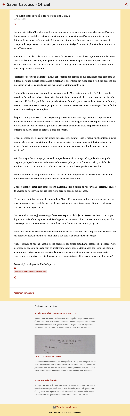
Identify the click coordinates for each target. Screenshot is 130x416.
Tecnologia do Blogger (66, 407)
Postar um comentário (24, 293)
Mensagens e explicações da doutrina (30, 271)
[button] (15, 24)
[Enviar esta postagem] (15, 269)
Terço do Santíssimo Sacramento (48, 356)
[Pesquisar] (126, 4)
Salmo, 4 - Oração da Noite (46, 380)
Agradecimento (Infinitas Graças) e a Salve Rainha (55, 313)
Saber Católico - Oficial (28, 4)
